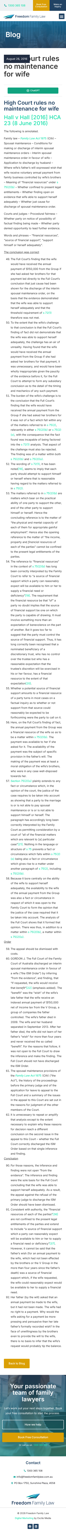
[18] (20, 469)
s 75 (29, 849)
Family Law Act (30, 138)
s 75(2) (51, 425)
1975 (43, 138)
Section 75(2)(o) (21, 781)
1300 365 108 (40, 1445)
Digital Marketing (24, 1518)
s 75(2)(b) (41, 429)
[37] (52, 1243)
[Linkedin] (36, 1526)
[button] (61, 16)
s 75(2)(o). (37, 459)
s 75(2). (19, 488)
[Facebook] (30, 1526)
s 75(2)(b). (41, 737)
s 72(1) (47, 312)
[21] (20, 844)
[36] (55, 1214)
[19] (27, 595)
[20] (28, 683)
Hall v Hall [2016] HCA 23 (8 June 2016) (32, 120)
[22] (29, 988)
